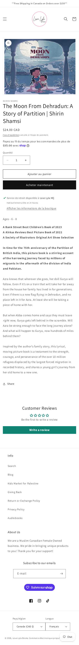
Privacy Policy (16, 509)
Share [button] (10, 383)
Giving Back (15, 492)
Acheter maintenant (39, 185)
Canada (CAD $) (25, 626)
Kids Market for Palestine (23, 483)
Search (12, 466)
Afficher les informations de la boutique (31, 208)
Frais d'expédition (11, 135)
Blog (10, 474)
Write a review (39, 430)
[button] (5, 19)
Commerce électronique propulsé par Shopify (51, 638)
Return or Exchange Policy (24, 500)
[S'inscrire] (61, 573)
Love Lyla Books (21, 638)
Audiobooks (15, 518)
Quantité (7, 152)
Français (54, 626)
